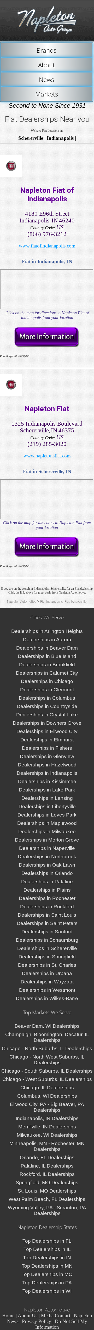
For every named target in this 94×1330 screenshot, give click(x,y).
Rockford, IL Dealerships (47, 1174)
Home (8, 1315)
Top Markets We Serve (47, 1012)
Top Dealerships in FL (47, 1241)
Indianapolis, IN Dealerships (47, 1118)
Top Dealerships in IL (47, 1249)
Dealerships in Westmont (47, 990)
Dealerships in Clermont (47, 689)
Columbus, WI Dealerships (47, 1096)
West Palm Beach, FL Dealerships (47, 1199)
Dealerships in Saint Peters (47, 923)
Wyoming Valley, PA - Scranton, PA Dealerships (47, 1210)
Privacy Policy (36, 1321)
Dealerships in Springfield (47, 956)
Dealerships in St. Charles (47, 965)
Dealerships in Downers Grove (47, 723)
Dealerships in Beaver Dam (47, 648)
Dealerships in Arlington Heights (47, 631)
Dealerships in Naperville (47, 848)
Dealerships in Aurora (47, 639)
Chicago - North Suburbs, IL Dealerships (47, 1048)
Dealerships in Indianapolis (47, 773)
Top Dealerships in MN (47, 1266)
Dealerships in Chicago (47, 681)
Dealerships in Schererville (47, 948)
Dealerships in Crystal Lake (47, 714)
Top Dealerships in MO (47, 1274)
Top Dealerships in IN (47, 1257)
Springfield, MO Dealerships (47, 1182)
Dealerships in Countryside (47, 706)
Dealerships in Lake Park (47, 790)
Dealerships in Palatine (47, 881)
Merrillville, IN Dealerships (47, 1126)
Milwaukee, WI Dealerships (47, 1135)
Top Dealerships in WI (47, 1291)
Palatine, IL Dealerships (47, 1166)
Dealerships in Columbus (47, 698)
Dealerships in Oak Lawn (47, 865)
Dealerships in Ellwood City (47, 731)
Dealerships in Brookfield (47, 664)
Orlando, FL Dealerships (47, 1157)
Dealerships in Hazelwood (47, 764)
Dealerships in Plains (47, 890)
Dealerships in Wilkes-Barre (47, 998)
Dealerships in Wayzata (47, 981)
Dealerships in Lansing (47, 798)
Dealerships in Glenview (47, 756)
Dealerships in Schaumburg (47, 940)
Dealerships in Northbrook (47, 856)
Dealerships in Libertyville (47, 806)
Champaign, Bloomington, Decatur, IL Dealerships (47, 1037)
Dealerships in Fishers (47, 748)
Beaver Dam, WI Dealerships (47, 1026)
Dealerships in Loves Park (47, 815)
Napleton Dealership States (47, 1227)
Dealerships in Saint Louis (47, 915)
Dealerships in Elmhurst (47, 739)
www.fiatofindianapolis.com (47, 246)
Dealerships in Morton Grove (47, 840)
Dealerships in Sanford (47, 931)
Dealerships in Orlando (47, 873)
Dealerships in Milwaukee (47, 831)
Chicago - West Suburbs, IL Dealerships (47, 1079)
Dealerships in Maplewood (47, 823)
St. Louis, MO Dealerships (47, 1191)
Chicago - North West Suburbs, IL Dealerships (47, 1059)
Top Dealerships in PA (47, 1282)
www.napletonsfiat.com (47, 455)
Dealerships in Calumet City (47, 673)
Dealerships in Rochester (47, 898)
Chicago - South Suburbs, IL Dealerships (47, 1071)
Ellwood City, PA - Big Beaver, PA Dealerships (47, 1107)
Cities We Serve (47, 617)
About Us (27, 1315)
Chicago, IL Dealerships (47, 1087)
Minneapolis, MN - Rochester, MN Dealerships (47, 1146)
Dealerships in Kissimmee (47, 781)
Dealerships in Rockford (47, 906)
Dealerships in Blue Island (47, 656)
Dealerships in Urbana (47, 973)
